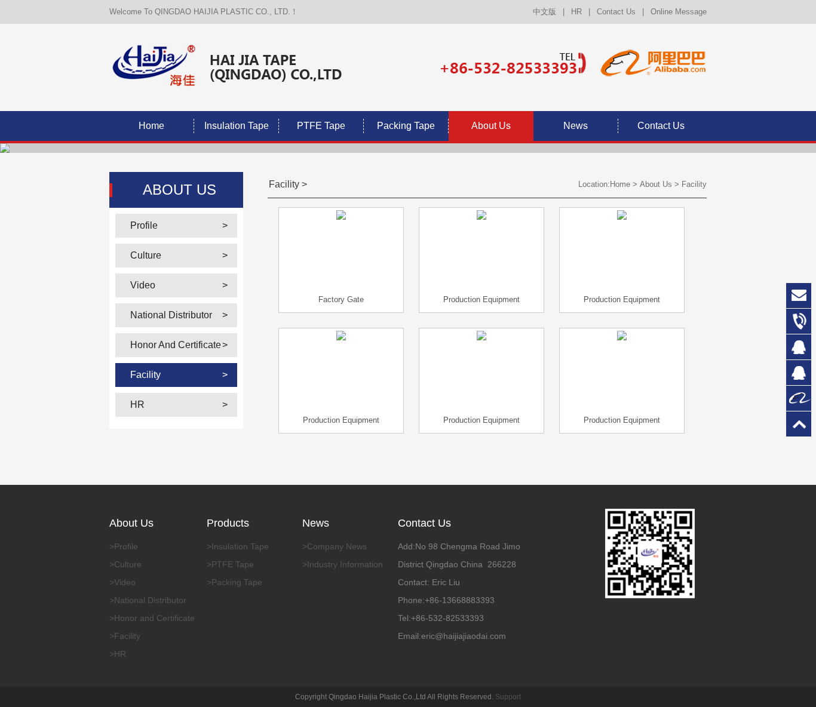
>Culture (125, 564)
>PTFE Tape (230, 564)
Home (151, 126)
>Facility (124, 636)
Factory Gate (341, 299)
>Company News (334, 546)
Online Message (679, 11)
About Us (491, 126)
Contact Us (616, 11)
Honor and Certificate (175, 345)
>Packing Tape (234, 582)
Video (142, 285)
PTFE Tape (321, 126)
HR (576, 11)
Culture (145, 255)
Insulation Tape (236, 126)
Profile (144, 225)
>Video (122, 582)
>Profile (123, 546)
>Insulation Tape (238, 546)
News (575, 126)
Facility (145, 375)
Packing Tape (406, 126)
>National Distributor (147, 600)
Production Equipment (481, 299)
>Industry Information (342, 564)
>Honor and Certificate (152, 618)
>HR (117, 654)
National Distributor (171, 315)
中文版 (544, 11)
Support (508, 697)
